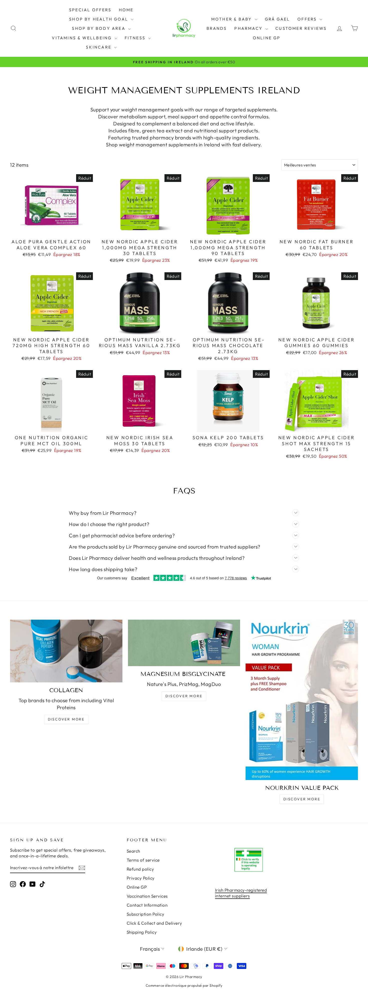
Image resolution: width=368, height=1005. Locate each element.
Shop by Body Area (99, 28)
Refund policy (140, 869)
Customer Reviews (301, 28)
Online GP (267, 37)
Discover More (66, 719)
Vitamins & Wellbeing (82, 37)
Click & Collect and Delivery (154, 923)
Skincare (99, 47)
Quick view (51, 230)
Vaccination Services (147, 896)
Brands (217, 28)
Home (126, 9)
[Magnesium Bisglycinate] (184, 643)
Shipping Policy (142, 932)
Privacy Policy (141, 878)
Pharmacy (249, 28)
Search (133, 851)
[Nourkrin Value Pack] (302, 700)
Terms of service (143, 860)
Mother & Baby (232, 19)
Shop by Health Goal (99, 19)
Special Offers (90, 9)
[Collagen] (66, 651)
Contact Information (147, 905)
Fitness (136, 37)
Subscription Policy (145, 914)
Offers (307, 19)
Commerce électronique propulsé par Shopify (184, 985)
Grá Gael (277, 19)
